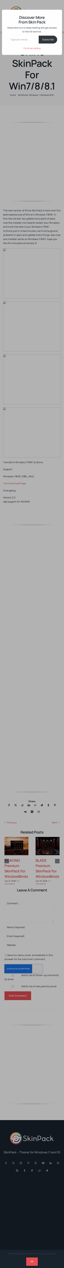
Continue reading (32, 48)
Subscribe (48, 39)
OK (32, 1261)
